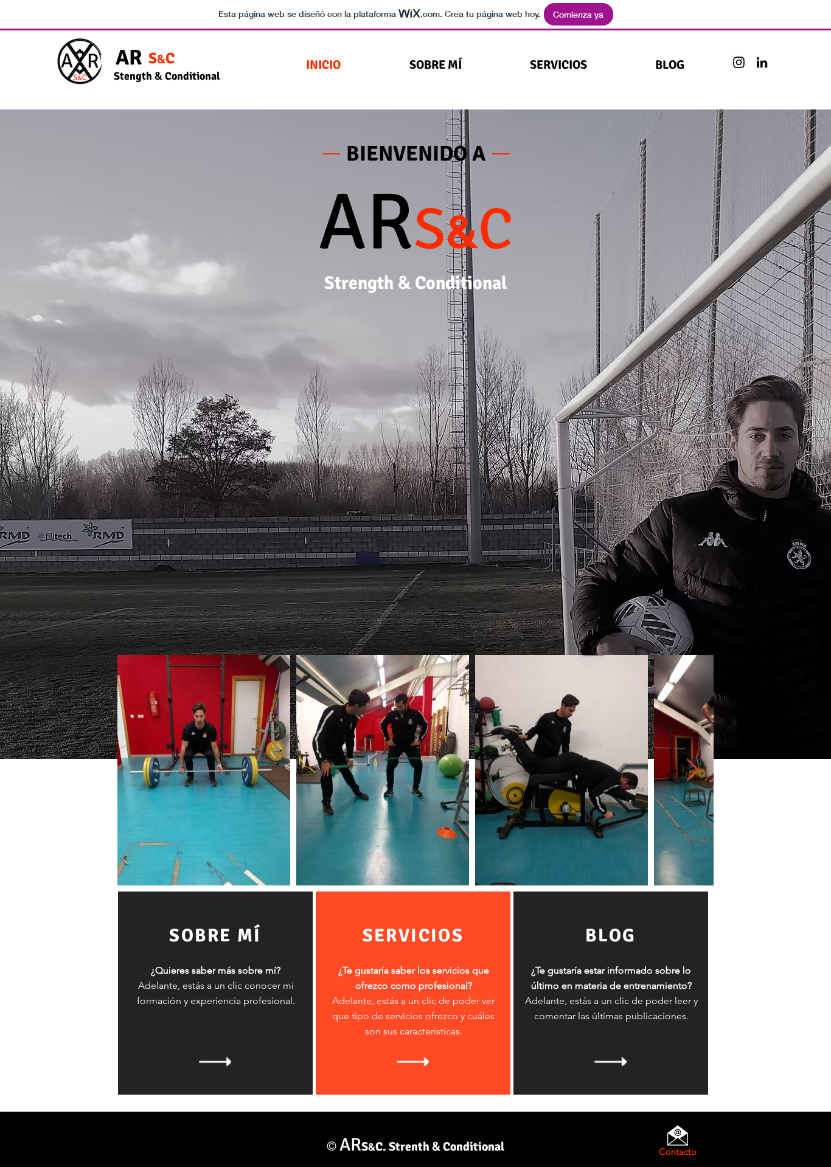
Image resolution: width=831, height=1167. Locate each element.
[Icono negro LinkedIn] (762, 62)
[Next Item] (693, 770)
